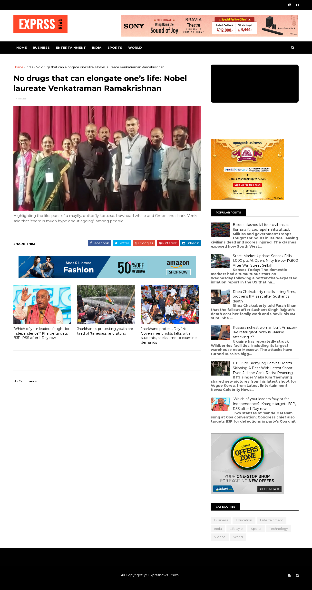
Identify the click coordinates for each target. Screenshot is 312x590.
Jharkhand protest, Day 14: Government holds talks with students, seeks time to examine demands (169, 336)
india (96, 47)
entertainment (71, 47)
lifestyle (236, 529)
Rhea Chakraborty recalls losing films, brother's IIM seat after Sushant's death (264, 296)
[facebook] (297, 5)
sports (114, 47)
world (135, 47)
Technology (278, 529)
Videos (219, 537)
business (41, 47)
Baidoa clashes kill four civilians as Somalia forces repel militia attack (261, 227)
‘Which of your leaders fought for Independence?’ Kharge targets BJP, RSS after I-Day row (41, 333)
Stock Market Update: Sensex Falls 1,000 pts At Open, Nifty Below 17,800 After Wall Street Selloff (265, 261)
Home (21, 47)
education (244, 520)
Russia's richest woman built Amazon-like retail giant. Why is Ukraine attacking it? (265, 332)
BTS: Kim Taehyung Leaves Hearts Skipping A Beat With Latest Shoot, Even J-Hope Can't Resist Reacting (263, 368)
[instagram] (289, 5)
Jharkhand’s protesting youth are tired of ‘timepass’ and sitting (105, 331)
